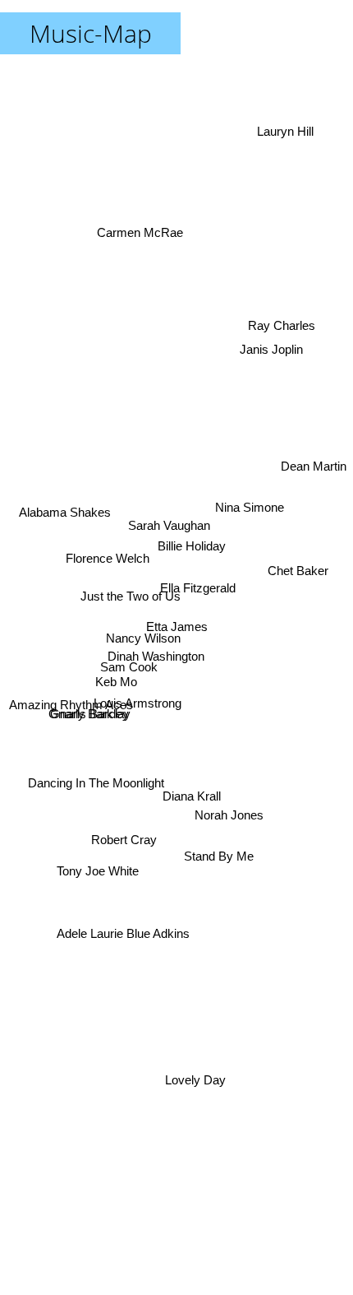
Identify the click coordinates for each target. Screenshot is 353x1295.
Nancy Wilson (144, 630)
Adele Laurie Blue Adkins (116, 927)
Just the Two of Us (127, 617)
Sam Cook (128, 698)
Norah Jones (232, 811)
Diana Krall (194, 795)
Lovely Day (188, 1083)
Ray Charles (282, 311)
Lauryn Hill (287, 133)
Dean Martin (313, 469)
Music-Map (91, 33)
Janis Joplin (272, 346)
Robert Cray (122, 824)
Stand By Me (210, 893)
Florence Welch (105, 573)
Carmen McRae (141, 233)
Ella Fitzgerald (198, 580)
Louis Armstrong (142, 710)
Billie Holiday (192, 543)
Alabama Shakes (62, 502)
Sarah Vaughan (171, 514)
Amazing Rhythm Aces (73, 716)
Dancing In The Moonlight (98, 812)
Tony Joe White (95, 850)
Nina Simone (250, 499)
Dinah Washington (155, 654)
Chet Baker (299, 554)
